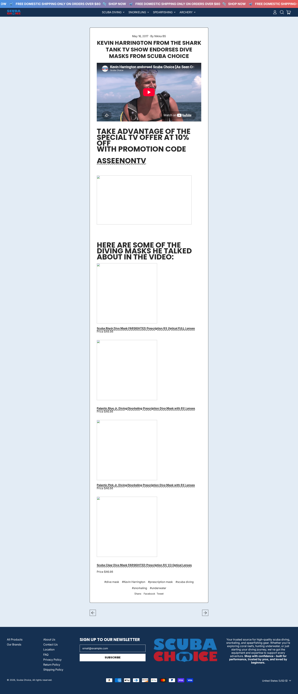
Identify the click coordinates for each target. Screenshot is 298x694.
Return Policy (51, 664)
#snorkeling (139, 588)
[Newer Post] (205, 613)
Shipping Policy (53, 669)
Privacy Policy (52, 659)
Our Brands (14, 644)
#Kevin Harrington (133, 582)
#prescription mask (160, 582)
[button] (281, 12)
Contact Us (50, 644)
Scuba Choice (24, 680)
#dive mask (111, 582)
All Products (14, 639)
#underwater (158, 588)
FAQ (45, 654)
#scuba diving (185, 582)
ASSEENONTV (121, 161)
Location (48, 649)
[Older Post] (93, 613)
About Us (49, 639)
